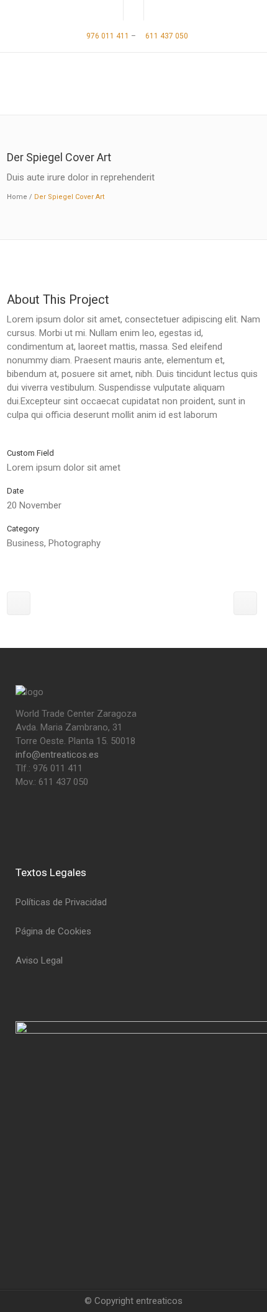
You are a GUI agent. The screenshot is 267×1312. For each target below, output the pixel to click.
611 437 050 (165, 36)
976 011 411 (106, 36)
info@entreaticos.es (57, 754)
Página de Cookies (53, 931)
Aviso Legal (39, 960)
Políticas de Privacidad (61, 902)
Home (17, 197)
